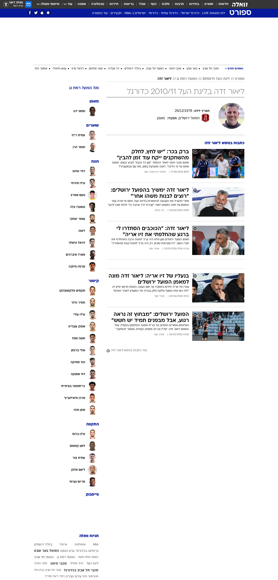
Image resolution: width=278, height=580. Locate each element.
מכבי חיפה (175, 68)
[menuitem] (220, 4)
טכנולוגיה (97, 4)
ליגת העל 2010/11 (216, 79)
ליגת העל (92, 563)
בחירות (194, 4)
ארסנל (63, 544)
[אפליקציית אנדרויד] (48, 13)
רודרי (62, 576)
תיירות (114, 4)
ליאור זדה (164, 79)
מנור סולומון (96, 68)
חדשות (223, 4)
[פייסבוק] (30, 13)
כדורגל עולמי (169, 13)
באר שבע (192, 68)
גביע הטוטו (67, 551)
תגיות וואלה (89, 536)
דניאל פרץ (77, 68)
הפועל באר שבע (46, 551)
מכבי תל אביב (210, 68)
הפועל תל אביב (155, 68)
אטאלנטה (80, 544)
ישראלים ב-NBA (135, 13)
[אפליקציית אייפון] (42, 13)
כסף (154, 4)
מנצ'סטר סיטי (90, 576)
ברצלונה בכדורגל (87, 551)
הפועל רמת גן (187, 79)
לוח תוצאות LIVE (213, 13)
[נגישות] (6, 4)
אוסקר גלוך (41, 68)
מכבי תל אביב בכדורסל (47, 570)
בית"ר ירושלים (132, 68)
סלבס (166, 4)
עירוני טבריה (73, 576)
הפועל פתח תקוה (88, 557)
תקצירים (116, 13)
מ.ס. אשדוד (76, 563)
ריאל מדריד (51, 576)
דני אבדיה (113, 68)
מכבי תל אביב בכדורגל (81, 570)
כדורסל (153, 13)
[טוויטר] (36, 13)
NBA (95, 544)
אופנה (82, 4)
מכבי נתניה (40, 563)
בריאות (129, 4)
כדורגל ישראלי (190, 13)
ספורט (208, 4)
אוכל (142, 4)
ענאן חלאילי (59, 68)
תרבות (179, 4)
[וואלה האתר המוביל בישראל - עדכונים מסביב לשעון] (240, 4)
